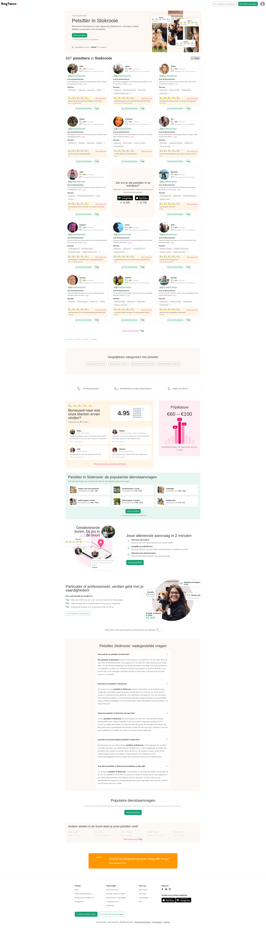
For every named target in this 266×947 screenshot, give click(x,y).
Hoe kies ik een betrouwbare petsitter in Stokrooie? (119, 740)
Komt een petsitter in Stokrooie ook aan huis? (116, 713)
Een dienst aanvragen (248, 4)
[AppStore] (142, 197)
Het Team (142, 894)
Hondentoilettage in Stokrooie (169, 364)
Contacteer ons (112, 901)
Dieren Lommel (126, 835)
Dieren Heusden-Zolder (155, 835)
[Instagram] (169, 889)
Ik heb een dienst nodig (86, 914)
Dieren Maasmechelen (102, 835)
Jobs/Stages (144, 898)
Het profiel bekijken (85, 108)
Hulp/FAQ (110, 905)
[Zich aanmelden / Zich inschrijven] (262, 4)
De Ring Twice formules (115, 894)
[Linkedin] (166, 889)
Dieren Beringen (126, 832)
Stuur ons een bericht (117, 863)
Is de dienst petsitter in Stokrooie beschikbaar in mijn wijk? (121, 766)
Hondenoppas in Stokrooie (96, 364)
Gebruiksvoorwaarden (142, 922)
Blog (76, 890)
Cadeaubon (79, 901)
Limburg (85, 339)
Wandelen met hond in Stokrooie (143, 364)
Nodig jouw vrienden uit (84, 898)
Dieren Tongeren (153, 832)
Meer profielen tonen (130, 331)
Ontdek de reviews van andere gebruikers (109, 464)
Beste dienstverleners (83, 894)
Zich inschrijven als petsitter (224, 4)
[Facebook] (162, 889)
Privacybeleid (157, 922)
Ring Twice (69, 339)
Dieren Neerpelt (179, 835)
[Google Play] (125, 197)
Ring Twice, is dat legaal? (116, 898)
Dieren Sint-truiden (74, 835)
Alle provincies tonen (131, 839)
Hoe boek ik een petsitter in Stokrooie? (113, 654)
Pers (140, 901)
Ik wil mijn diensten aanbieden (112, 914)
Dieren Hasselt (73, 832)
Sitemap (167, 922)
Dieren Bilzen (178, 832)
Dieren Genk (99, 832)
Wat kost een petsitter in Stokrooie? (112, 684)
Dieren (78, 339)
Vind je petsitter (79, 35)
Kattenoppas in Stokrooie (118, 364)
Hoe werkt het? (112, 890)
